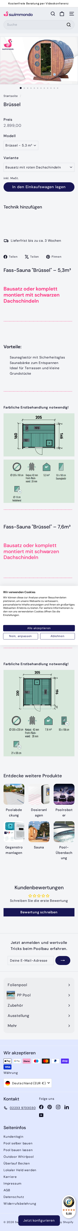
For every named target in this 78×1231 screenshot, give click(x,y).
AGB (7, 1190)
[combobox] (39, 24)
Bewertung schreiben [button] (38, 912)
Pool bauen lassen (18, 1150)
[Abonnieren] (62, 960)
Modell (10, 136)
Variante (11, 157)
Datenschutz (14, 1197)
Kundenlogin (14, 1137)
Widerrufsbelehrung (20, 1203)
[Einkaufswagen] (62, 13)
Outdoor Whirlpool (19, 1157)
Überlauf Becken (17, 1163)
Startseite (11, 96)
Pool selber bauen (18, 1143)
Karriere (10, 1177)
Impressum (12, 1183)
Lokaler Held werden (20, 1170)
